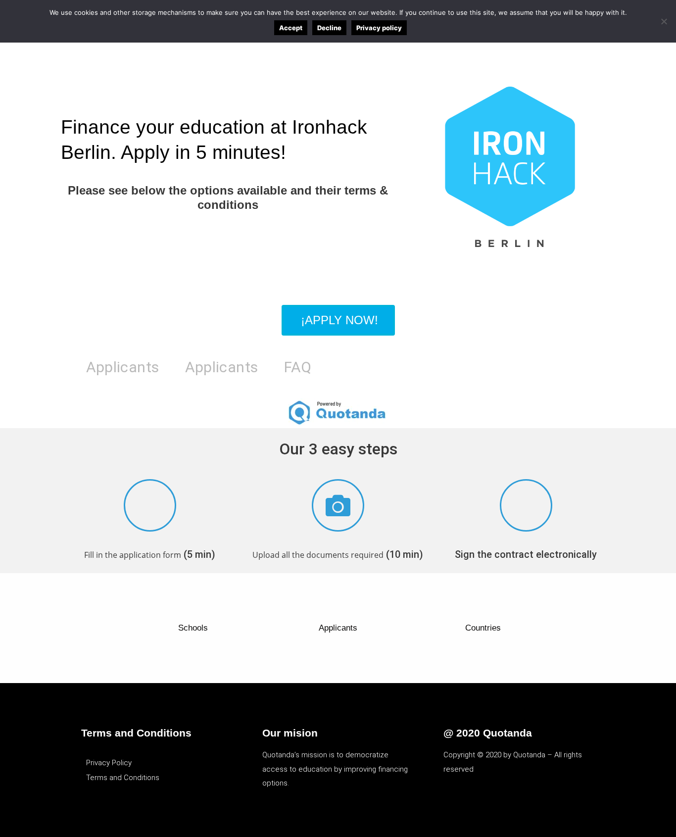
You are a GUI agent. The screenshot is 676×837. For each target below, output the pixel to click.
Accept (290, 28)
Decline (329, 28)
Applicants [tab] (122, 367)
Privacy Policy (109, 762)
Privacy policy (379, 28)
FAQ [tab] (298, 367)
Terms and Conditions (122, 777)
